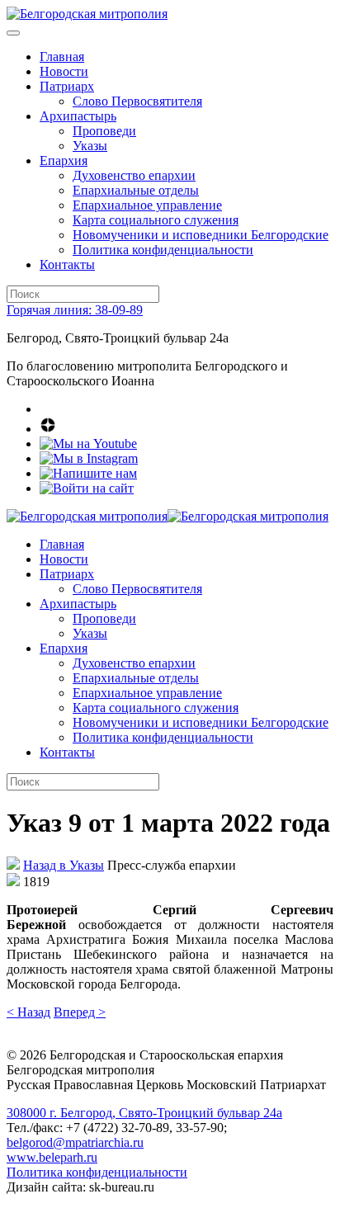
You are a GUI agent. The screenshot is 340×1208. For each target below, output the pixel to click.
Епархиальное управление (147, 205)
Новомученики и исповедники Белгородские (200, 235)
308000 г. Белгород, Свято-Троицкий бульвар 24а (144, 1113)
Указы (90, 146)
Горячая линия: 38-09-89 (75, 310)
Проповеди (104, 131)
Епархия (63, 160)
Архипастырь (78, 116)
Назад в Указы (63, 865)
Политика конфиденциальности (163, 250)
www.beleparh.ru (52, 1157)
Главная (62, 57)
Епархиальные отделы (136, 190)
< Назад (28, 1012)
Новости (64, 71)
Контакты (67, 264)
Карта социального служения (155, 220)
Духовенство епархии (134, 175)
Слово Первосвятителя (137, 101)
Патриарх (67, 86)
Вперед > (80, 1012)
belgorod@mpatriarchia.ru (75, 1142)
